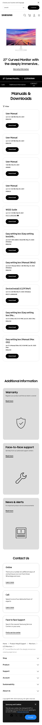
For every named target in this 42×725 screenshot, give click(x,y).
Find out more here (23, 712)
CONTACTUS (33, 85)
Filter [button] (7, 106)
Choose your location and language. (13, 3)
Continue (33, 7)
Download (12, 125)
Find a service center (13, 633)
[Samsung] (6, 15)
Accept (30, 717)
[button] (21, 658)
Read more (9, 401)
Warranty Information (21, 69)
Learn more (10, 582)
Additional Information (17, 85)
